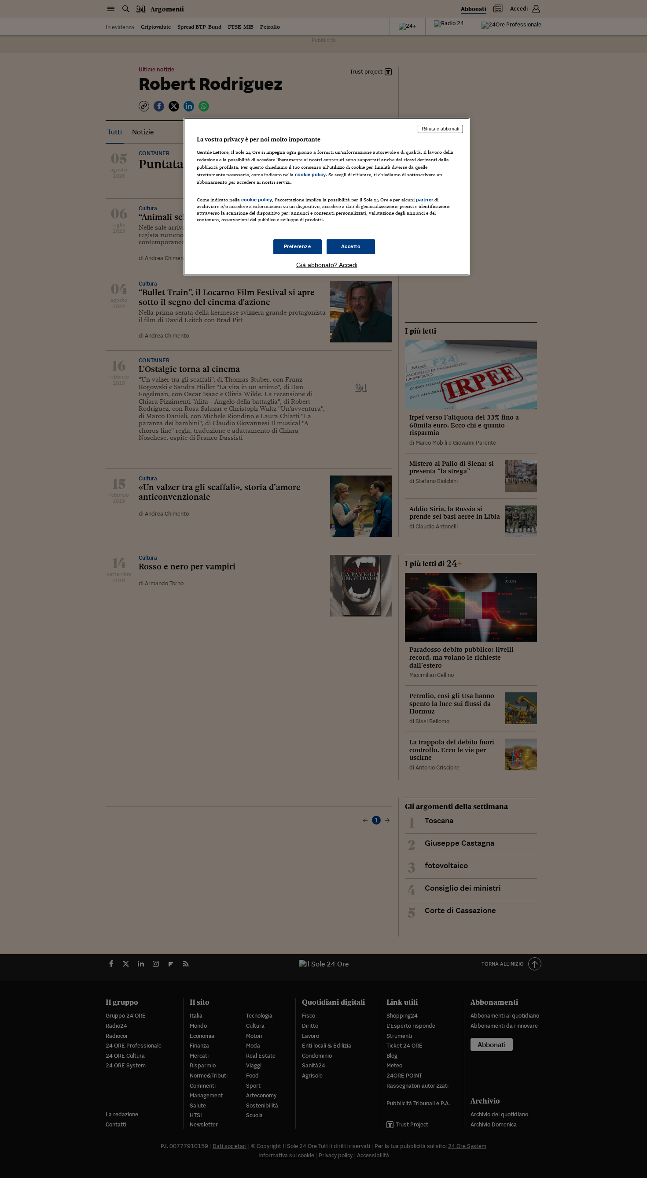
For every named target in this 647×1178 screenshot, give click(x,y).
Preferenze (297, 246)
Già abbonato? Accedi (326, 264)
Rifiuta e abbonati (440, 128)
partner (424, 199)
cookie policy (310, 174)
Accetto (351, 246)
